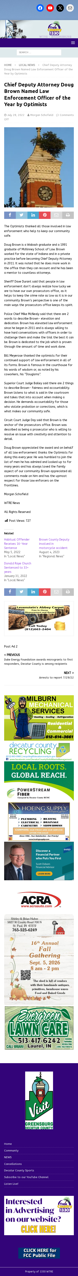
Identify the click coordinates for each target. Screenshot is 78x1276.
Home (8, 1143)
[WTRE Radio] (39, 35)
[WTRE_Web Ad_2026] (39, 799)
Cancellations (13, 1163)
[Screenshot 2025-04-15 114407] (39, 1048)
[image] (39, 1002)
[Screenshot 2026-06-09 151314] (39, 758)
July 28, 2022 (16, 115)
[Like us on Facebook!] (40, 8)
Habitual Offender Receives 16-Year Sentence (17, 544)
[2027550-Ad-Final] (39, 878)
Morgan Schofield (41, 115)
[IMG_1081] (39, 738)
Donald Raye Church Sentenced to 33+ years (17, 568)
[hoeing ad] (39, 839)
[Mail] (70, 8)
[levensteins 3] (39, 629)
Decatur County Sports (19, 1170)
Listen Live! (11, 1183)
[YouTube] (50, 8)
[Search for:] (39, 52)
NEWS (8, 1157)
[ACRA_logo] (39, 905)
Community (11, 1150)
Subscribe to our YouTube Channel (26, 1177)
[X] (60, 8)
